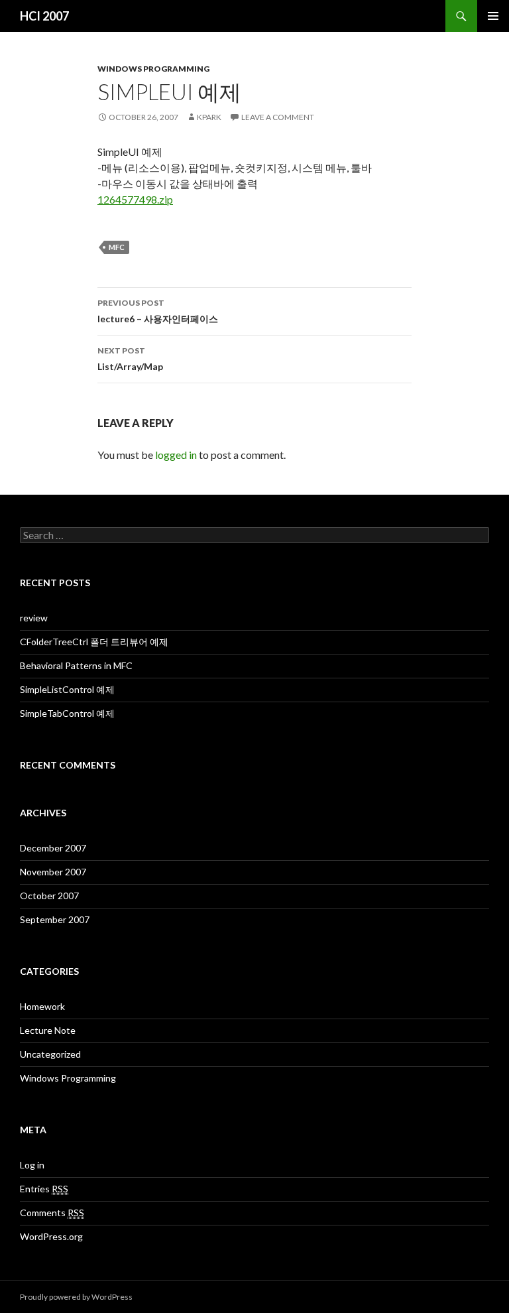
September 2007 (54, 919)
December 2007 (53, 847)
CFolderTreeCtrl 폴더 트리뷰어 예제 (94, 641)
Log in (32, 1164)
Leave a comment (277, 117)
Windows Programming (153, 69)
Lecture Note (48, 1030)
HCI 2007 (44, 16)
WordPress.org (51, 1236)
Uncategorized (50, 1054)
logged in (176, 454)
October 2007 (49, 895)
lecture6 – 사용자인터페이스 (157, 311)
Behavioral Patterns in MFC (76, 665)
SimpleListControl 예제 (67, 689)
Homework (42, 1006)
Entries (44, 1188)
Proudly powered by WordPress (76, 1297)
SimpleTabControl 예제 (67, 713)
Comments (52, 1212)
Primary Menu (493, 16)
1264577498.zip (135, 199)
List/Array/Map (130, 358)
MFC (117, 247)
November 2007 (53, 871)
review (34, 617)
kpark (209, 117)
